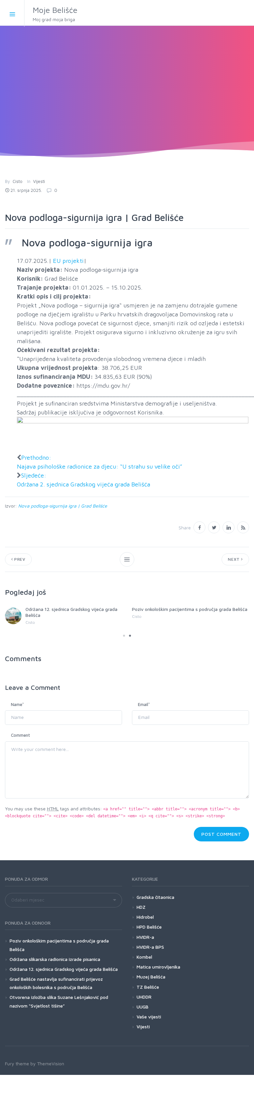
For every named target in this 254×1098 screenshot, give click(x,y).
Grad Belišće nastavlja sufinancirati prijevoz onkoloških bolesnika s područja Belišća (56, 983)
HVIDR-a (145, 937)
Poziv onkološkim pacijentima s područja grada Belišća (189, 609)
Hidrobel (145, 917)
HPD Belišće (149, 927)
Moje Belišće (55, 13)
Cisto (17, 181)
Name (17, 704)
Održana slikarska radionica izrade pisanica (55, 959)
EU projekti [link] (68, 260)
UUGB (142, 1006)
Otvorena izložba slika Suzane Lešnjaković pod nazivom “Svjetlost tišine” (59, 1001)
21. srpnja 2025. (26, 190)
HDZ (141, 907)
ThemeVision (50, 1063)
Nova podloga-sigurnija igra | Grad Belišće (62, 506)
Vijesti (39, 181)
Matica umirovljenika (158, 967)
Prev (19, 559)
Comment (20, 735)
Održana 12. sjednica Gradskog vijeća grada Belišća (64, 969)
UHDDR (144, 997)
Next (234, 559)
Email (144, 704)
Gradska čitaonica (155, 897)
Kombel (144, 957)
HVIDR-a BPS (150, 947)
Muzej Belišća (151, 976)
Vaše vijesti (149, 1016)
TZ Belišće (148, 987)
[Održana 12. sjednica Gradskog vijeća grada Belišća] (13, 616)
